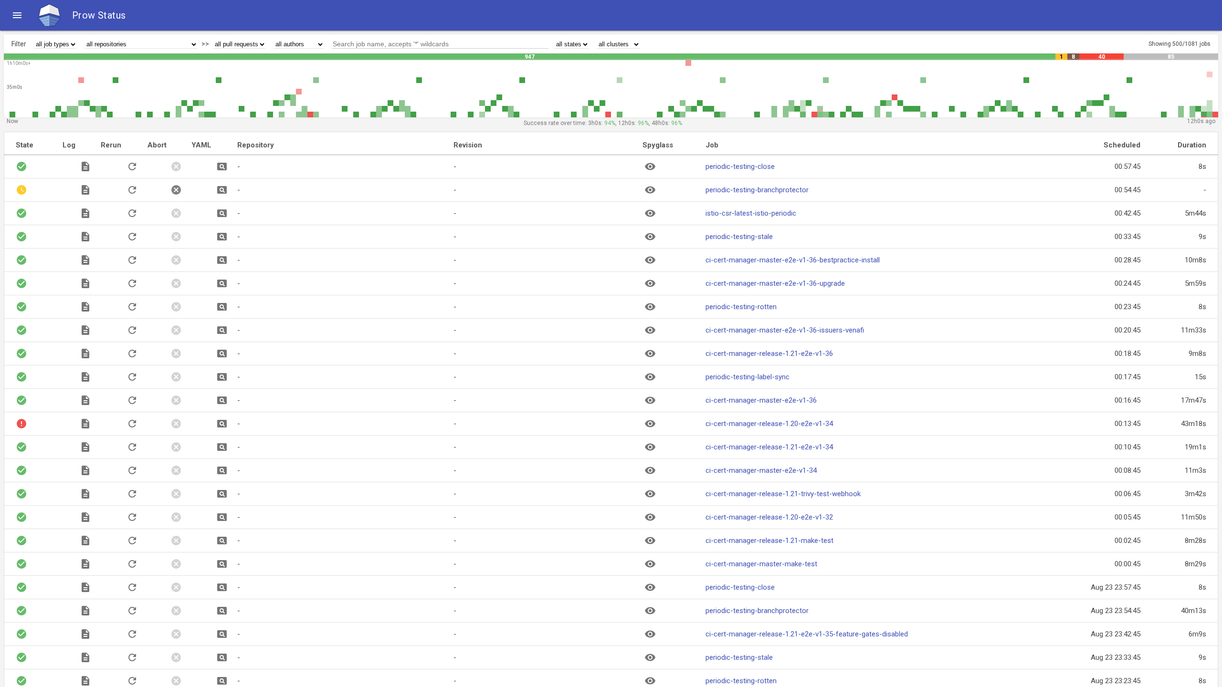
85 (1171, 56)
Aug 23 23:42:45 (1115, 634)
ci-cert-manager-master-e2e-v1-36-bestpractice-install (793, 260)
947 (530, 56)
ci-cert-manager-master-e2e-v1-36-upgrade (775, 283)
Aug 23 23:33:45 (1115, 657)
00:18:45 (1127, 353)
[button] (17, 15)
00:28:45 (1127, 260)
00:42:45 (1127, 213)
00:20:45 (1127, 330)
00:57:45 (1127, 166)
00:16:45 (1127, 400)
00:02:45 (1127, 540)
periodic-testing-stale (739, 236)
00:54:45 (1127, 190)
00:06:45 (1127, 493)
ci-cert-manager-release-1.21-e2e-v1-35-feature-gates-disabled (807, 634)
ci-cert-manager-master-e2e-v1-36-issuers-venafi (785, 330)
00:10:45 (1127, 447)
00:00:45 (1127, 564)
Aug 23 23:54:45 (1115, 610)
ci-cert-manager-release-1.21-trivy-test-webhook (783, 493)
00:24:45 (1127, 283)
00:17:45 (1127, 377)
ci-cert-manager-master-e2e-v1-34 (761, 470)
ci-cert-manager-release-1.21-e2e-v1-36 (769, 353)
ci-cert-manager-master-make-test (761, 564)
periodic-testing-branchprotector (757, 190)
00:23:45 (1127, 306)
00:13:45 (1127, 423)
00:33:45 (1127, 236)
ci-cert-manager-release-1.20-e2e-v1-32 (769, 517)
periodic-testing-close (740, 166)
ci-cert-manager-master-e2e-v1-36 (761, 400)
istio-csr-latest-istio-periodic (751, 213)
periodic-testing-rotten (741, 306)
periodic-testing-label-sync (748, 377)
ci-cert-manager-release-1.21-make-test (769, 540)
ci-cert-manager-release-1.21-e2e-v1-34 (769, 447)
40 (1101, 56)
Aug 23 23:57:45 (1115, 587)
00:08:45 (1127, 470)
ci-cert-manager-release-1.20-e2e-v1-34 (769, 423)
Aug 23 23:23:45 (1115, 681)
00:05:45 (1127, 517)
